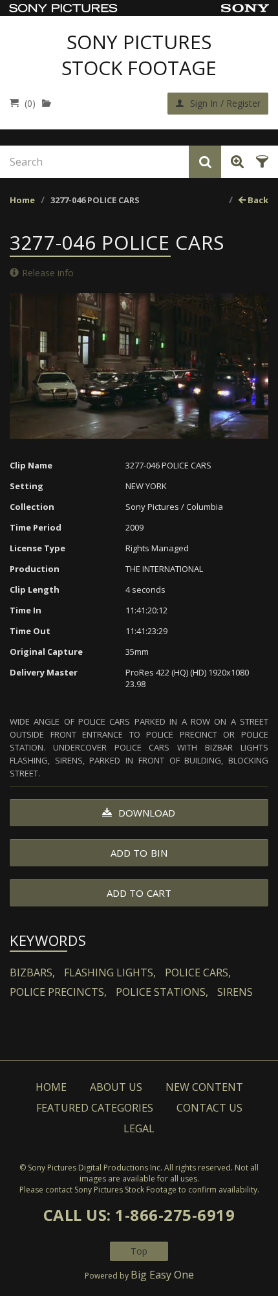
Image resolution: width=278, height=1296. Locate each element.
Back (257, 200)
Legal (139, 1128)
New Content (204, 1087)
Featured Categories (94, 1108)
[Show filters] (260, 162)
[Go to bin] (49, 103)
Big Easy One (162, 1275)
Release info (48, 273)
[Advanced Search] (235, 162)
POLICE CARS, (198, 972)
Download (146, 812)
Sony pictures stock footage (139, 55)
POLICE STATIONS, (162, 992)
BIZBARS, (32, 972)
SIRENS (235, 992)
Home (22, 200)
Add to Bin (139, 852)
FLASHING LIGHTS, (110, 972)
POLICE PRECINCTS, (58, 992)
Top (139, 1251)
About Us (116, 1087)
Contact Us (209, 1108)
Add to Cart (139, 892)
